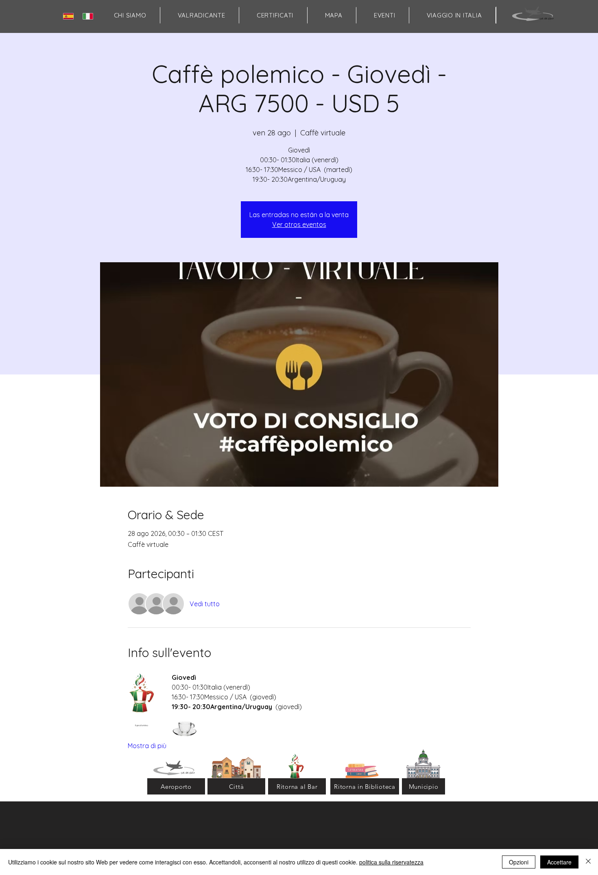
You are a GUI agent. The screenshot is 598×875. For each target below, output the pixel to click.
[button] (333, 15)
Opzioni (518, 862)
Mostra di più (147, 746)
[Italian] (90, 16)
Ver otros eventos (299, 224)
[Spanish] (70, 16)
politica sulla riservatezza (391, 862)
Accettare (559, 862)
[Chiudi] (588, 861)
